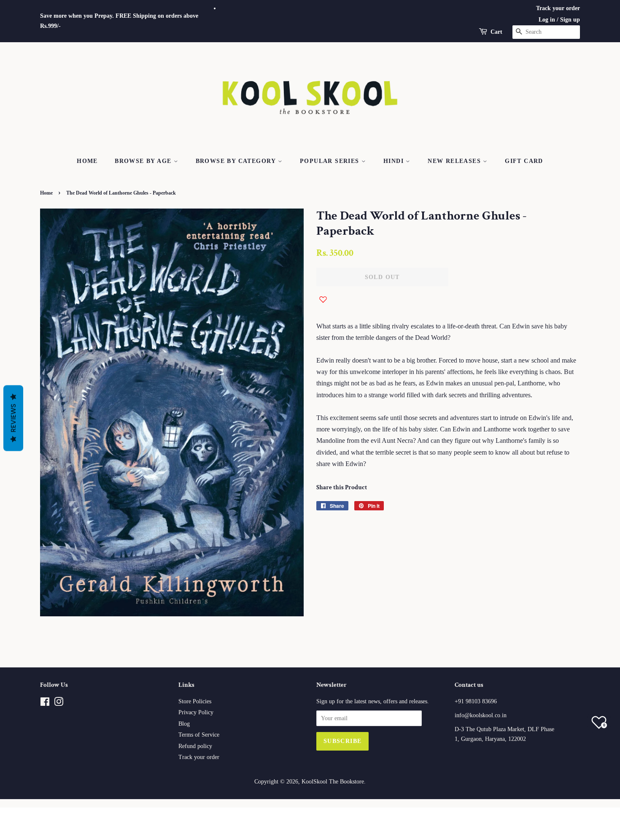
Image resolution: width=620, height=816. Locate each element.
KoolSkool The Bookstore (333, 781)
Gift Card (524, 161)
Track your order (558, 8)
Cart (496, 32)
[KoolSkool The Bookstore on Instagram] (58, 703)
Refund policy (195, 746)
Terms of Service (198, 735)
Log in (547, 19)
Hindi (394, 161)
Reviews (13, 418)
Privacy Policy (195, 712)
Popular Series (330, 161)
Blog (184, 724)
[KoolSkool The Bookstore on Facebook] (45, 703)
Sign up (570, 19)
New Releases (455, 161)
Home (87, 161)
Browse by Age (144, 161)
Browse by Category (237, 161)
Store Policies (194, 701)
